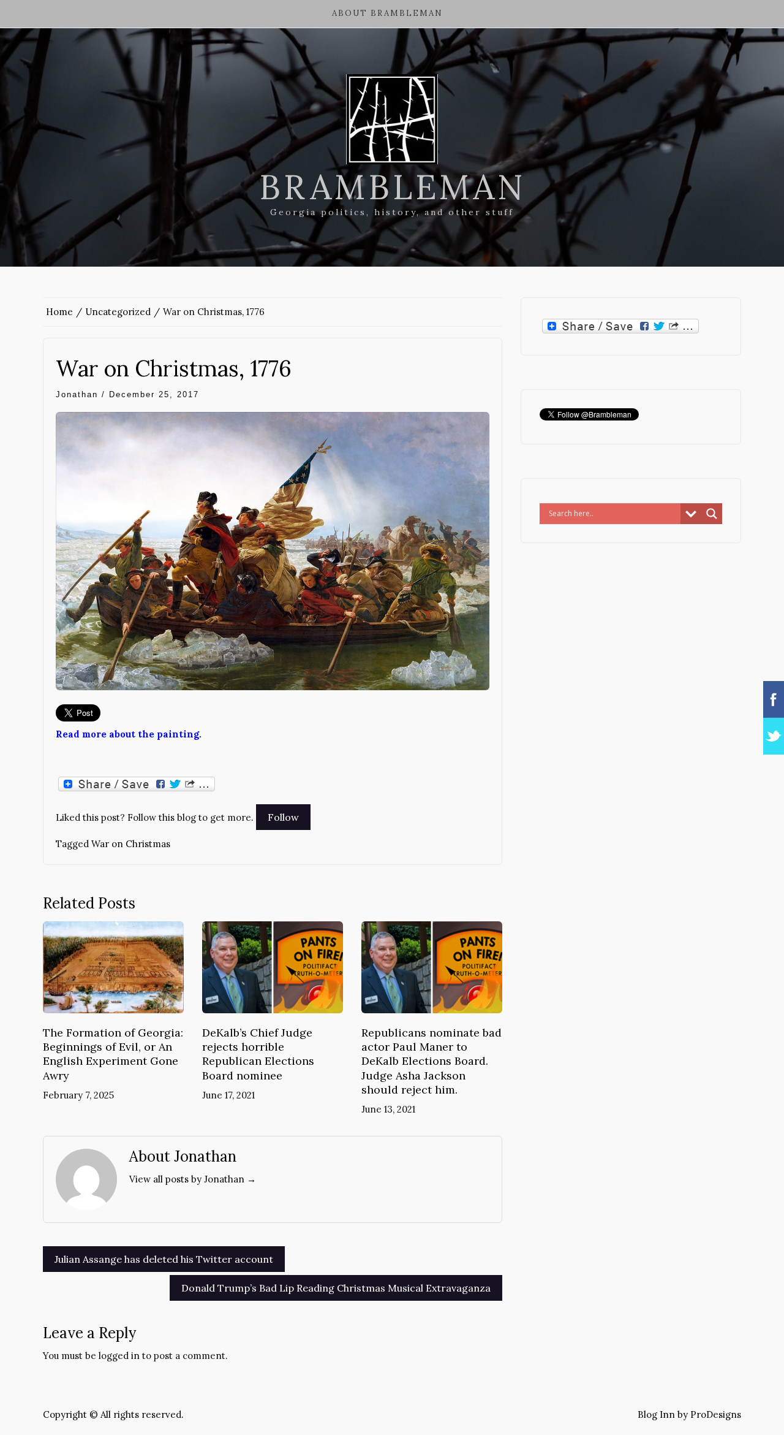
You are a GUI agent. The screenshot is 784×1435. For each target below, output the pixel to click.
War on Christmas (130, 844)
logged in (119, 1355)
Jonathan (77, 394)
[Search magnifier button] (711, 513)
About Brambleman (387, 13)
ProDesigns (715, 1414)
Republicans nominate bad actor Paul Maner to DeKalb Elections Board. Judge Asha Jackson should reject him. (431, 1061)
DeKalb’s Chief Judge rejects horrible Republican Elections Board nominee (258, 1054)
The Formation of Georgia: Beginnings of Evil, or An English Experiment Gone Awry (113, 1054)
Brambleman (392, 187)
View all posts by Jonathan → (192, 1179)
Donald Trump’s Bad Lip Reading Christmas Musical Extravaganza (336, 1288)
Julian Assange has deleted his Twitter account (164, 1259)
